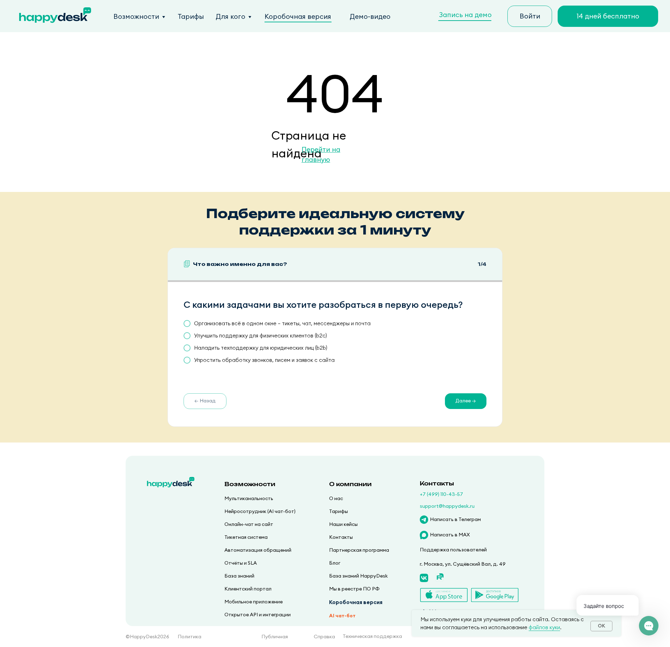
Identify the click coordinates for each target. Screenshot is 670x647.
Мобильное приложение (253, 601)
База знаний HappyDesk (358, 576)
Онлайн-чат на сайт (248, 524)
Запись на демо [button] (465, 14)
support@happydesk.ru (447, 506)
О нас (336, 498)
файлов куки (544, 627)
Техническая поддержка (372, 636)
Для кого (230, 16)
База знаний (239, 576)
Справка (324, 636)
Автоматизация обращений (257, 550)
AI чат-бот (342, 615)
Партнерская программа (359, 550)
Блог (334, 563)
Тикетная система (246, 537)
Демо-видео (370, 16)
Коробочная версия (298, 16)
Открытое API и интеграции (257, 614)
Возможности (136, 16)
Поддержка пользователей (453, 549)
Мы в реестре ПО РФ (354, 589)
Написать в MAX (450, 534)
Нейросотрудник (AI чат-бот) (260, 511)
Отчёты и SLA (240, 563)
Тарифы (191, 16)
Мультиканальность (248, 498)
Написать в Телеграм (455, 519)
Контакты (341, 537)
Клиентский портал (247, 589)
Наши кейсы (343, 524)
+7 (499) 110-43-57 (441, 494)
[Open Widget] (648, 625)
